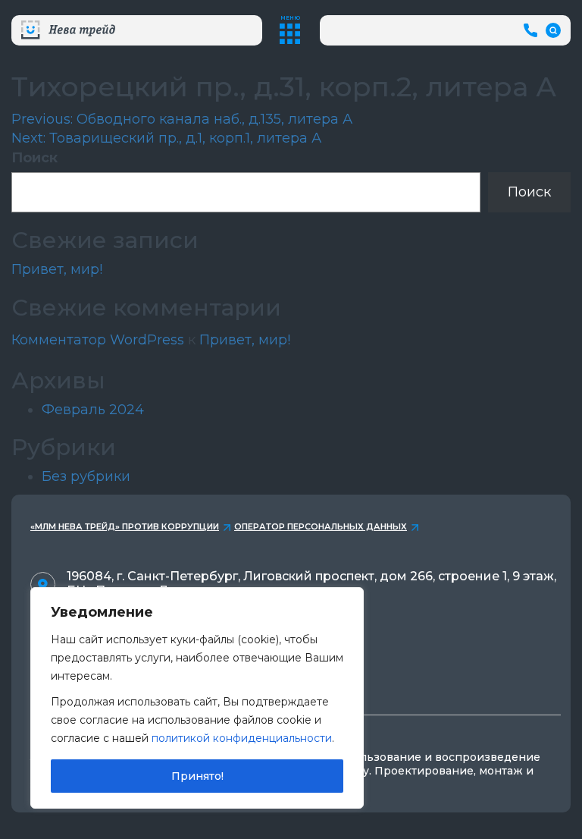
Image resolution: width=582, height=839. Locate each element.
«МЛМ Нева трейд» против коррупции (124, 526)
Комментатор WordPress (97, 340)
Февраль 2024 (93, 409)
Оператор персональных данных (320, 526)
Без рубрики (86, 476)
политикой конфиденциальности (242, 738)
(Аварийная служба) (532, 30)
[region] (197, 698)
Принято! (197, 776)
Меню (290, 17)
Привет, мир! (56, 269)
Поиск (34, 157)
